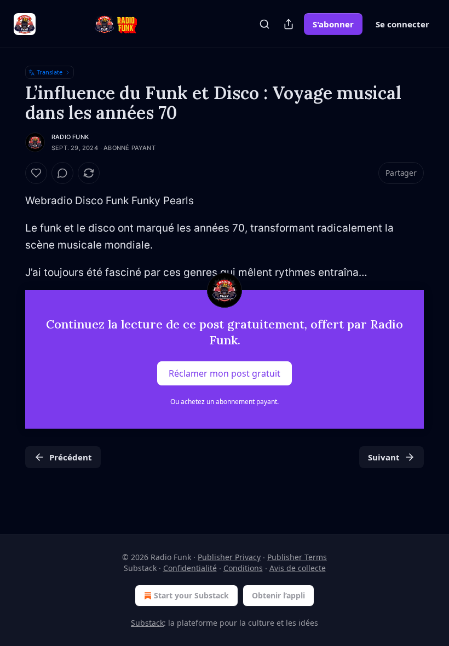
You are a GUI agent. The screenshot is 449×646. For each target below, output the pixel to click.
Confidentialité (190, 568)
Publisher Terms (297, 557)
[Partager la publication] (289, 24)
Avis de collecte (297, 568)
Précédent (70, 457)
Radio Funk (70, 137)
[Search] (264, 24)
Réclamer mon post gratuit (224, 373)
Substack (147, 623)
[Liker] (36, 173)
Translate (49, 72)
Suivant (384, 457)
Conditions (243, 568)
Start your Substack (191, 595)
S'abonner (333, 24)
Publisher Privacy (229, 557)
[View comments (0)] (62, 173)
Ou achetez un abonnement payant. (224, 401)
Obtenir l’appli (278, 595)
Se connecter (402, 24)
